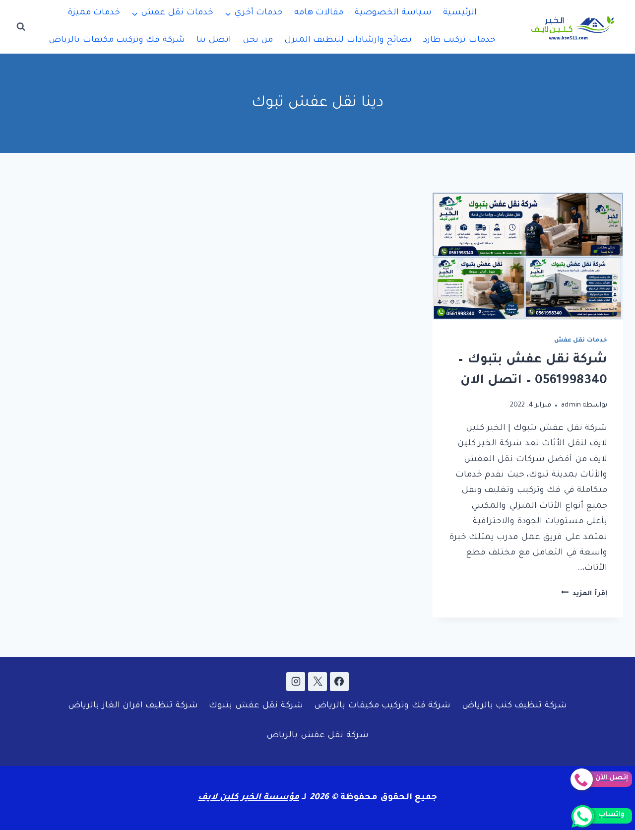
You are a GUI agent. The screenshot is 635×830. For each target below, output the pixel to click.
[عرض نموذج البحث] (21, 27)
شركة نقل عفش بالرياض (317, 736)
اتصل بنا (213, 40)
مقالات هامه (318, 13)
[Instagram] (295, 681)
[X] (317, 681)
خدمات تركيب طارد (459, 40)
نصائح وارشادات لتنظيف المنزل (348, 40)
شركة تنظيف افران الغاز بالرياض (133, 706)
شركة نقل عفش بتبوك (256, 706)
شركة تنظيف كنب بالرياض (514, 706)
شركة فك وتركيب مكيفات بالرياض (117, 40)
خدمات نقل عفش (580, 340)
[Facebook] (339, 681)
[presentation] (528, 256)
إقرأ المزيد (584, 594)
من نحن (258, 40)
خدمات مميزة (93, 13)
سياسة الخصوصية (393, 13)
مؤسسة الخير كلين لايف (248, 798)
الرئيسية (460, 13)
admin (571, 405)
